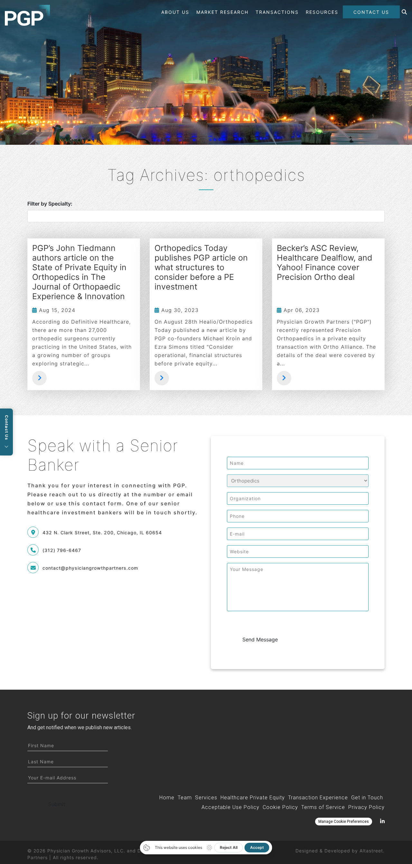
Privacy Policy (366, 807)
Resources (322, 12)
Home (166, 798)
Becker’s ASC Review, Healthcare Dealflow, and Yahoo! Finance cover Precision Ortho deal (324, 262)
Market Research (222, 12)
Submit (56, 804)
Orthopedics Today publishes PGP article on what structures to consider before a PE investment (201, 267)
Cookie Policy (280, 807)
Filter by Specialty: (49, 203)
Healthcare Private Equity (252, 798)
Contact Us (371, 12)
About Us (175, 12)
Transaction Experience (318, 798)
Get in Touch (367, 798)
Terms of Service (323, 807)
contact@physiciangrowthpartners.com (90, 568)
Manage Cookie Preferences (343, 821)
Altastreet (371, 850)
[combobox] (206, 216)
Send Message (260, 639)
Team (185, 798)
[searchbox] (207, 216)
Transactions (277, 12)
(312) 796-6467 (61, 550)
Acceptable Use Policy (230, 807)
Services (206, 798)
